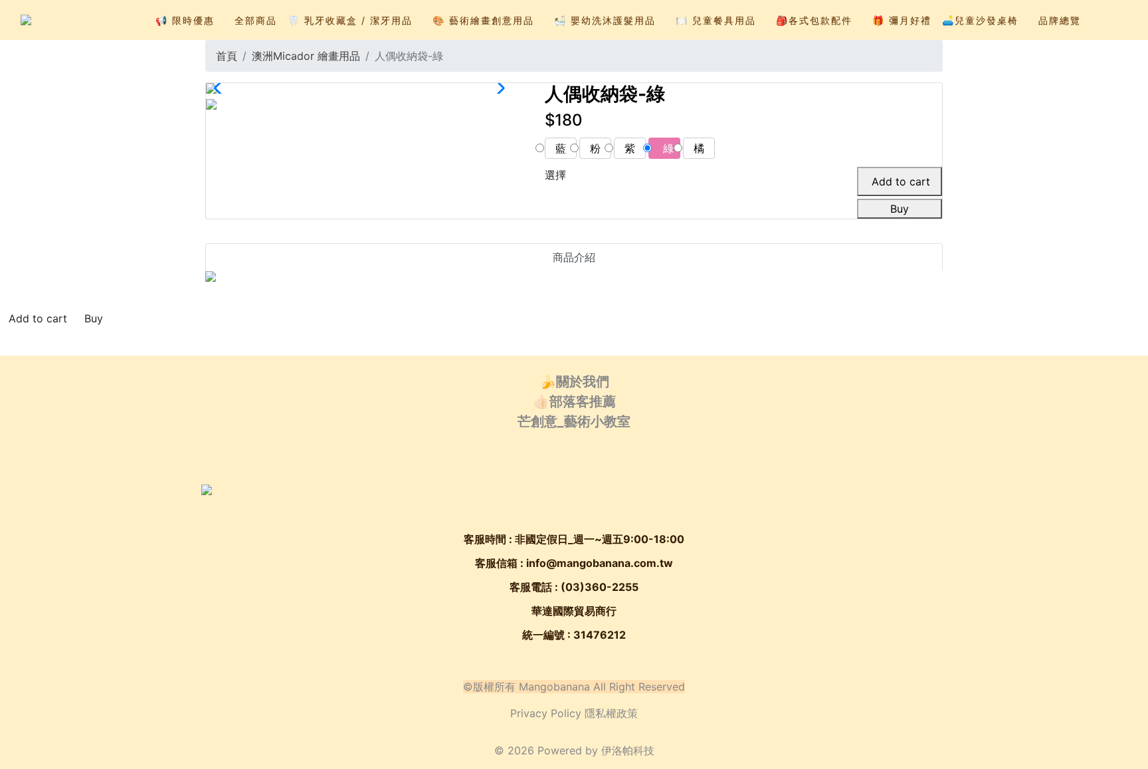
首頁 (226, 55)
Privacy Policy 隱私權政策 (574, 713)
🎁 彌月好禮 (901, 20)
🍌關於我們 (574, 381)
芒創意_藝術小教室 (574, 421)
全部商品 (256, 20)
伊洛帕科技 (627, 750)
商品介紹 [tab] (574, 257)
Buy (899, 208)
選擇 (555, 174)
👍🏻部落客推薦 (574, 401)
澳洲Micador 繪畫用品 (306, 55)
